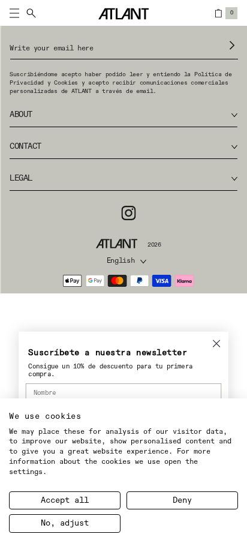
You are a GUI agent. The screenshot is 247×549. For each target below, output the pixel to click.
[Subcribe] (232, 45)
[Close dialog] (216, 343)
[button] (26, 13)
